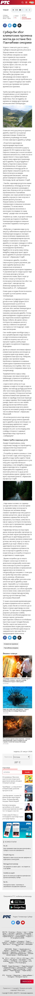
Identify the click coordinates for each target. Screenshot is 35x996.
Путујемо (24, 950)
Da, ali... (5, 846)
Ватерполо (20, 943)
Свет (25, 932)
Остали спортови (17, 944)
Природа (5, 953)
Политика (11, 932)
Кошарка (21, 941)
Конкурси (11, 977)
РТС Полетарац (20, 963)
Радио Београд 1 (14, 966)
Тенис (28, 941)
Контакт (9, 975)
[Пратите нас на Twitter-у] (13, 923)
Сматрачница (19, 936)
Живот (15, 949)
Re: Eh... (5, 882)
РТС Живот (23, 960)
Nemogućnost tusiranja (10, 864)
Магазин (8, 949)
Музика (6, 950)
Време (29, 935)
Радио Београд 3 (9, 967)
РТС (3, 975)
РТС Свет (26, 958)
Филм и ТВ (22, 952)
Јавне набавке (27, 975)
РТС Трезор (23, 961)
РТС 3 (19, 958)
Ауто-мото (6, 944)
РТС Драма (13, 960)
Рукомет (12, 943)
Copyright (15, 988)
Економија (27, 933)
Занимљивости (24, 949)
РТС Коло (14, 961)
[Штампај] (19, 25)
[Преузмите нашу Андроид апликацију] (17, 907)
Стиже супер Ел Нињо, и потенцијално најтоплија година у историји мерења (12, 816)
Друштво (19, 933)
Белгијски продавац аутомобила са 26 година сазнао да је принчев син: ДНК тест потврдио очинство (12, 808)
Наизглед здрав (23, 955)
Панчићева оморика (11, 648)
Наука (29, 952)
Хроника (11, 933)
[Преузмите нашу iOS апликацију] (17, 901)
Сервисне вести (8, 936)
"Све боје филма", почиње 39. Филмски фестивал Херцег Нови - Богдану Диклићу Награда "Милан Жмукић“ (11, 798)
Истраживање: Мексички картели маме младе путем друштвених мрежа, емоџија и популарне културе (12, 780)
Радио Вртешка (15, 970)
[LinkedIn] (15, 25)
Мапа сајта (26, 981)
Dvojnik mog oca (8, 855)
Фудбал (13, 941)
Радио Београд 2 (27, 966)
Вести (4, 932)
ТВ (3, 958)
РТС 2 (13, 958)
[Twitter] (10, 25)
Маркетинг (17, 975)
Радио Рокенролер (19, 969)
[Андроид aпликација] (17, 830)
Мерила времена (8, 935)
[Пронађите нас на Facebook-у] (18, 923)
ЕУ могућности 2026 (17, 938)
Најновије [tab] (6, 768)
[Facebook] (5, 25)
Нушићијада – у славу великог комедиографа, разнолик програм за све (12, 788)
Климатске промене (11, 644)
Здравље (13, 952)
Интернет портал (21, 977)
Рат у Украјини (20, 935)
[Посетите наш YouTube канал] (23, 923)
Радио (4, 966)
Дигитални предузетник (18, 953)
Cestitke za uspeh (9, 873)
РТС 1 (7, 958)
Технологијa (15, 950)
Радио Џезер (26, 970)
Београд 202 (21, 967)
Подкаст (29, 936)
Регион (19, 932)
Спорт (7, 941)
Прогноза (8, 757)
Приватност (7, 988)
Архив (17, 972)
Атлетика (29, 943)
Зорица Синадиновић (26, 17)
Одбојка (4, 943)
